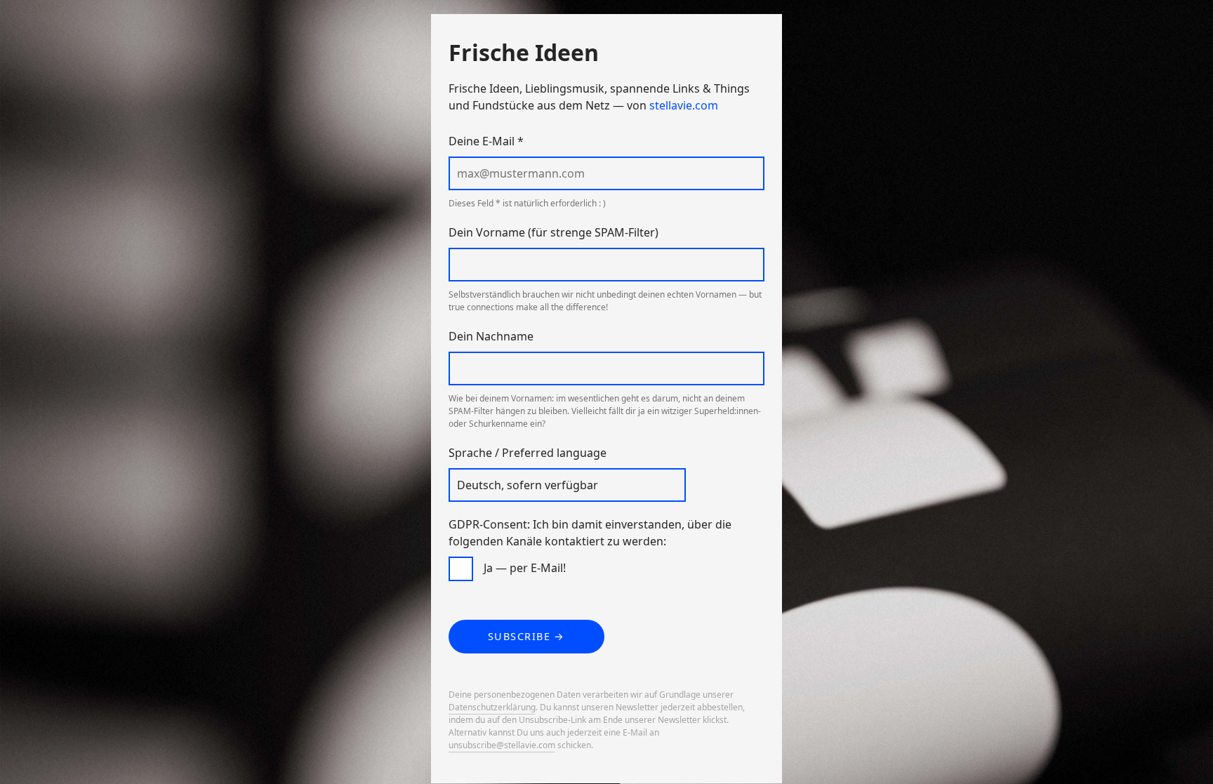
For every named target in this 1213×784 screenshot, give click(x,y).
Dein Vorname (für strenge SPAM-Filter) (553, 232)
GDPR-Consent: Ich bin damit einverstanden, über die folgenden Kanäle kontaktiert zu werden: (590, 533)
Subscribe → (526, 636)
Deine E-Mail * (486, 141)
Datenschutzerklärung (492, 707)
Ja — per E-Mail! (525, 568)
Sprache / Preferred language (527, 452)
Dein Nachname (491, 336)
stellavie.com (683, 105)
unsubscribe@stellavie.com (502, 745)
